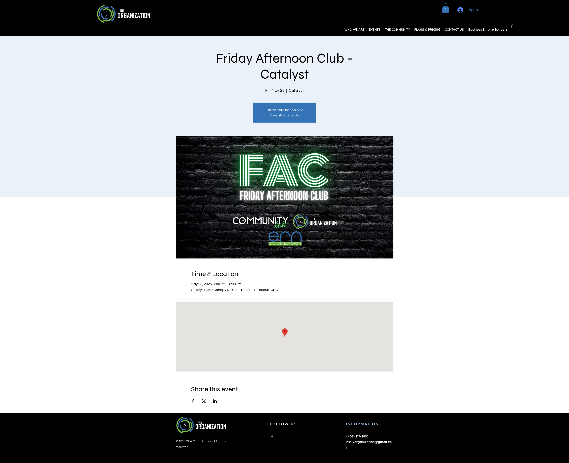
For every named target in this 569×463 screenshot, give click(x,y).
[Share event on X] (204, 401)
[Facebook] (512, 26)
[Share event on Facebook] (193, 401)
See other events (284, 115)
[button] (445, 8)
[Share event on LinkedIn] (215, 401)
